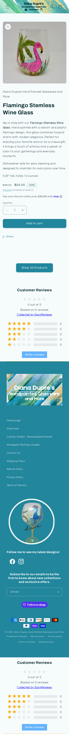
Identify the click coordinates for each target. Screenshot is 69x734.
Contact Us (13, 453)
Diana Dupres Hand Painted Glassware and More (39, 632)
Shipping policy (46, 642)
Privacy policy (55, 636)
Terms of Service (16, 485)
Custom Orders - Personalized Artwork (29, 436)
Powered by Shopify (17, 636)
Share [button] (9, 236)
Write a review (34, 354)
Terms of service (26, 642)
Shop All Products (34, 267)
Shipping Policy (16, 461)
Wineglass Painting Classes (23, 444)
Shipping (7, 190)
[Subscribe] (58, 592)
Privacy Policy (15, 477)
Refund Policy (15, 469)
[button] (7, 7)
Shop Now (13, 428)
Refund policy (38, 636)
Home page (14, 420)
